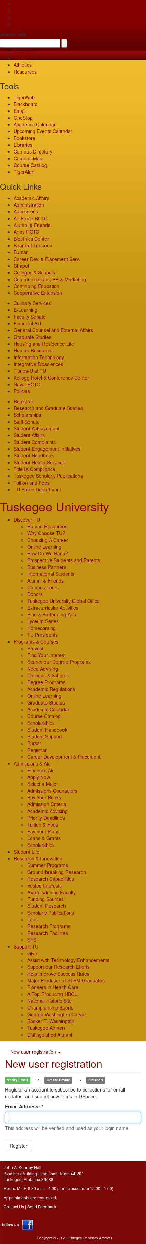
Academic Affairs (31, 198)
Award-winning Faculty (51, 892)
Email (19, 110)
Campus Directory (33, 151)
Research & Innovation (38, 858)
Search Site (13, 33)
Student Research (46, 905)
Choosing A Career (47, 539)
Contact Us (14, 1206)
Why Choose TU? (46, 533)
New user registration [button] (33, 1051)
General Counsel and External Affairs (53, 330)
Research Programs (48, 926)
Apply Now (38, 777)
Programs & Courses (36, 641)
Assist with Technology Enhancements (68, 960)
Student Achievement (36, 428)
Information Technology (39, 357)
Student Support (44, 736)
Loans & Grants (44, 838)
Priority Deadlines (46, 817)
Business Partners (46, 567)
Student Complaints (35, 442)
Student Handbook (34, 455)
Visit (18, 17)
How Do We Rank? (47, 553)
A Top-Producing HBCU (52, 994)
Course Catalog (30, 165)
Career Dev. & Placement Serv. (47, 259)
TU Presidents (42, 634)
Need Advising (42, 668)
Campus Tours (43, 587)
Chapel (21, 265)
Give (18, 10)
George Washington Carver (56, 1014)
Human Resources (34, 350)
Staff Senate (27, 421)
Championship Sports (50, 1007)
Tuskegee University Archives (89, 1238)
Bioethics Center (31, 238)
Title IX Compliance (34, 469)
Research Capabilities (50, 878)
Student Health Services (39, 462)
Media (20, 58)
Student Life (26, 851)
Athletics (23, 64)
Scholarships (27, 414)
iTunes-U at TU (30, 370)
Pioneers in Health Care (52, 987)
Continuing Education (36, 286)
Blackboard (26, 104)
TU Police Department (37, 489)
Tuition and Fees (32, 482)
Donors (35, 594)
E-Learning (25, 309)
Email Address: (23, 1106)
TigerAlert (24, 171)
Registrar (23, 401)
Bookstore (24, 138)
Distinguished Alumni (49, 1034)
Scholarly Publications (50, 912)
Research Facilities (47, 933)
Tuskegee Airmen (46, 1027)
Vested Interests (44, 885)
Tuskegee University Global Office (63, 600)
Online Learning (44, 546)
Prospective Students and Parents (63, 560)
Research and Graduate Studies (48, 408)
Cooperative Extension (38, 292)
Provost (35, 648)
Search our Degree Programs (59, 661)
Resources (25, 71)
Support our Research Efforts (58, 966)
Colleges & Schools (34, 272)
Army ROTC (26, 231)
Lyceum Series (43, 621)
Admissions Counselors (52, 790)
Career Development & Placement (64, 756)
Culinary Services (32, 303)
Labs (32, 919)
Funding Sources (45, 899)
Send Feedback (41, 1206)
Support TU (26, 946)
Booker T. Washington (50, 1021)
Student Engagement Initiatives (47, 448)
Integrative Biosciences (38, 364)
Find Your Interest (46, 655)
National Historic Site (49, 1000)
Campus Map (28, 158)
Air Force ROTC (31, 218)
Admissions (26, 211)
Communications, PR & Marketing (50, 279)
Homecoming (41, 628)
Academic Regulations (51, 689)
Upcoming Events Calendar (43, 131)
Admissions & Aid (32, 763)
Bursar (21, 252)
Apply (19, 3)
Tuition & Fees (42, 824)
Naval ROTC (27, 384)
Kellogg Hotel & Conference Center (51, 377)
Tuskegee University (54, 506)
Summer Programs (47, 865)
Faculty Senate (30, 316)
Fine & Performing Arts (51, 614)
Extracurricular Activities (52, 607)
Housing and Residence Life (44, 343)
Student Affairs (29, 435)
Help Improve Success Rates (58, 973)
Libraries (23, 144)
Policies (22, 391)
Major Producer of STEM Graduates (66, 980)
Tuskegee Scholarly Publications (48, 475)
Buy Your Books (44, 797)
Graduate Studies (32, 336)
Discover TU (27, 519)
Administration (29, 204)
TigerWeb (24, 51)
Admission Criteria (46, 804)
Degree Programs (46, 682)
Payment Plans (43, 831)
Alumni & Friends (32, 225)
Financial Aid (27, 323)
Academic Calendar (35, 124)
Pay (18, 23)
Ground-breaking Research (56, 872)
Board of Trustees (33, 245)
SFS (31, 939)
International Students (50, 573)
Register (19, 1145)
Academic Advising (47, 811)
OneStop (23, 117)
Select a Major (42, 783)
